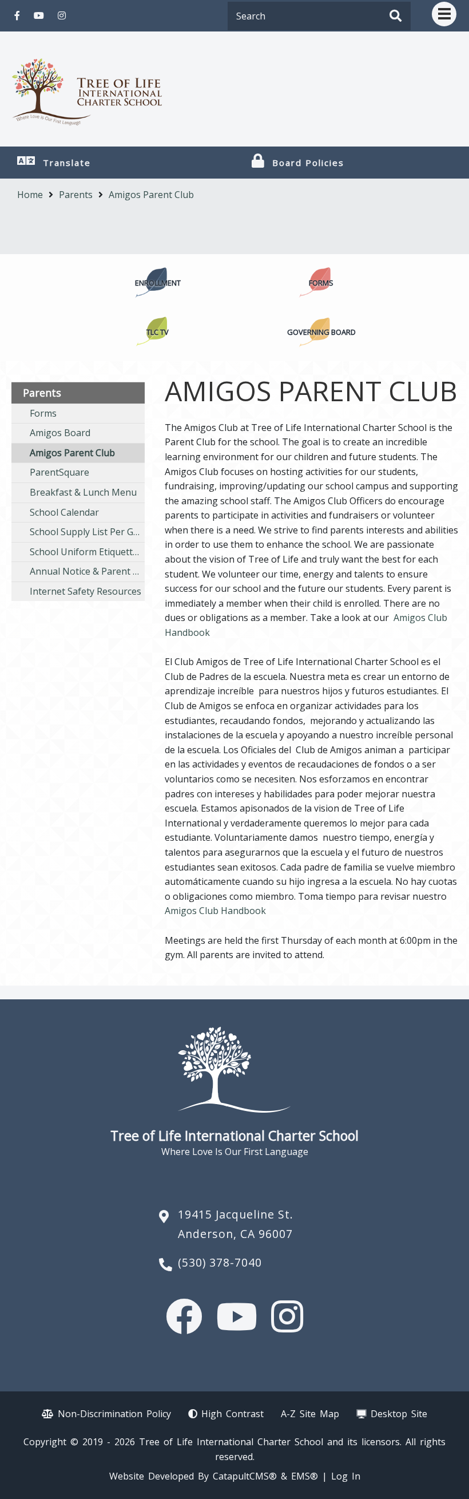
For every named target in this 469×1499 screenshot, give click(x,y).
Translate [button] (67, 162)
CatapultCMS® (245, 1476)
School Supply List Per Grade (87, 531)
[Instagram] (61, 15)
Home (30, 194)
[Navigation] (444, 14)
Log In (345, 1476)
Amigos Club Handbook (215, 910)
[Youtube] (39, 15)
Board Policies (308, 162)
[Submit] (395, 17)
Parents (76, 194)
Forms (43, 413)
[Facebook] (17, 15)
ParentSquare (59, 472)
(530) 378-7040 (220, 1262)
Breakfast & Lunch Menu (83, 492)
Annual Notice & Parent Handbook (87, 571)
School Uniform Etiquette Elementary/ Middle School (87, 551)
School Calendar (64, 512)
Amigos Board (60, 432)
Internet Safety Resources (85, 591)
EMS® (304, 1476)
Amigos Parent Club (151, 194)
